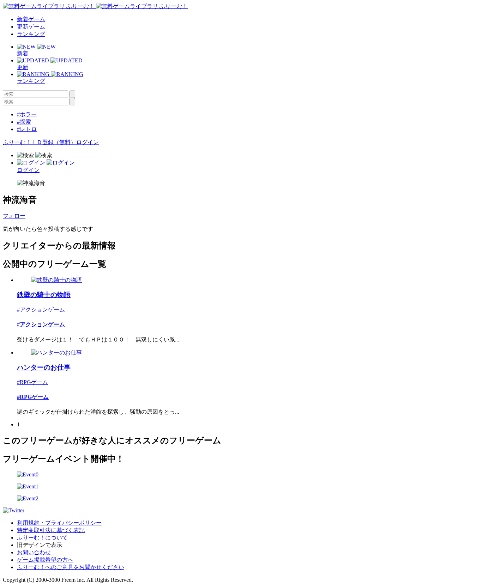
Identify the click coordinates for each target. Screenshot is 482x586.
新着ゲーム (31, 19)
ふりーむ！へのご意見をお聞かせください (70, 567)
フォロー (14, 216)
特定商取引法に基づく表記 (51, 530)
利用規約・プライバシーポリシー (59, 523)
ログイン (87, 142)
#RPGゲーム (32, 382)
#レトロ (27, 129)
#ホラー (27, 114)
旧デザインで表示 (39, 545)
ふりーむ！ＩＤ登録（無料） (39, 142)
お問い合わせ (34, 552)
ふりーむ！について (42, 538)
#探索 (24, 122)
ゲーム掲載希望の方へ (45, 560)
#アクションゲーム (41, 310)
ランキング (31, 34)
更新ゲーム (31, 27)
